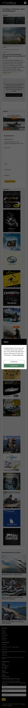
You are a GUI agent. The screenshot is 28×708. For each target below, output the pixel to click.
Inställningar (14, 361)
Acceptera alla (14, 365)
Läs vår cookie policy (17, 355)
